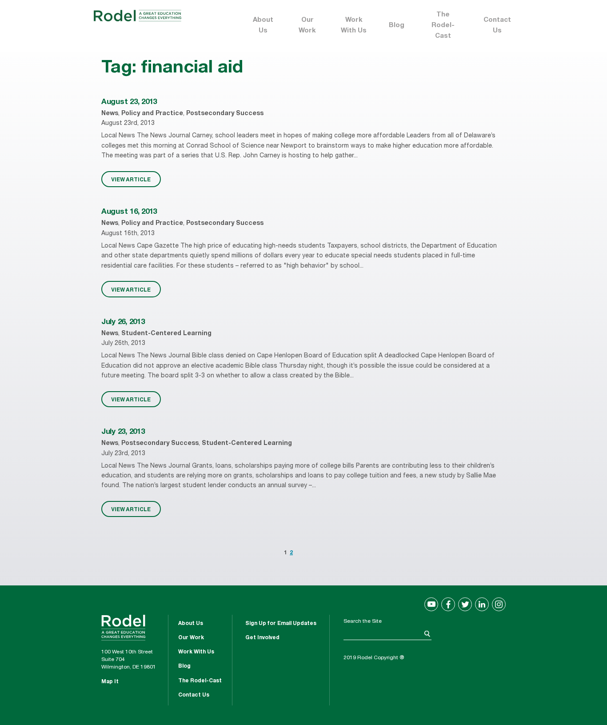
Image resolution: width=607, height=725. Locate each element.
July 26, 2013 (123, 322)
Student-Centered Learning (166, 334)
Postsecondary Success (225, 114)
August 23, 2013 (129, 102)
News (109, 114)
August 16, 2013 (129, 212)
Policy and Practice (152, 114)
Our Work (307, 25)
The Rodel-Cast (443, 26)
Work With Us (354, 25)
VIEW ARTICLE (131, 179)
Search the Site (362, 621)
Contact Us (497, 25)
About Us (263, 25)
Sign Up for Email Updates (280, 623)
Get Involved (262, 638)
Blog (396, 25)
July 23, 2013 (123, 432)
